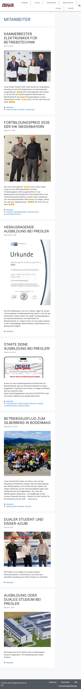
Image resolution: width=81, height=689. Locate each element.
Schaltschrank (29, 109)
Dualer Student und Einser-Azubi (23, 521)
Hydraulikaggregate (19, 212)
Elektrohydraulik (11, 109)
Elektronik (21, 109)
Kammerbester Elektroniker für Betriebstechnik (20, 38)
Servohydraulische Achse (12, 214)
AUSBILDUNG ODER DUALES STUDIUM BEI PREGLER (22, 599)
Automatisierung (11, 403)
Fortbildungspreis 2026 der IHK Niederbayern (26, 124)
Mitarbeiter (9, 107)
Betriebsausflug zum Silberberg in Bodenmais (27, 420)
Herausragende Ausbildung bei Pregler (26, 229)
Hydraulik (9, 212)
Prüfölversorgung (33, 212)
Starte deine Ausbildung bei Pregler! (27, 346)
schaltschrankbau (24, 405)
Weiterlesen (32, 499)
